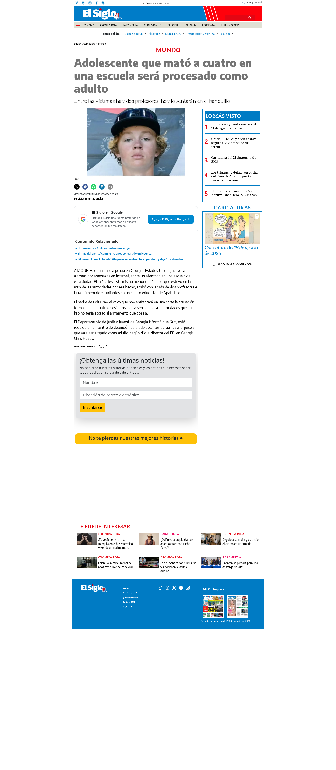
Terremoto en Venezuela (200, 33)
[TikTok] (78, 3)
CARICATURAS (232, 207)
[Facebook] (98, 3)
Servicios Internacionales (88, 198)
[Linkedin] (102, 186)
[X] (91, 3)
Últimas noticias (133, 33)
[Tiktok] (161, 587)
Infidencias (154, 33)
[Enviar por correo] (110, 186)
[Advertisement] (136, 482)
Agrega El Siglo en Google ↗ (171, 219)
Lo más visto (223, 116)
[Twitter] (77, 186)
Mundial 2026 (173, 33)
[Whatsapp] (93, 186)
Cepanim (225, 33)
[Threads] (85, 3)
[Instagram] (104, 3)
